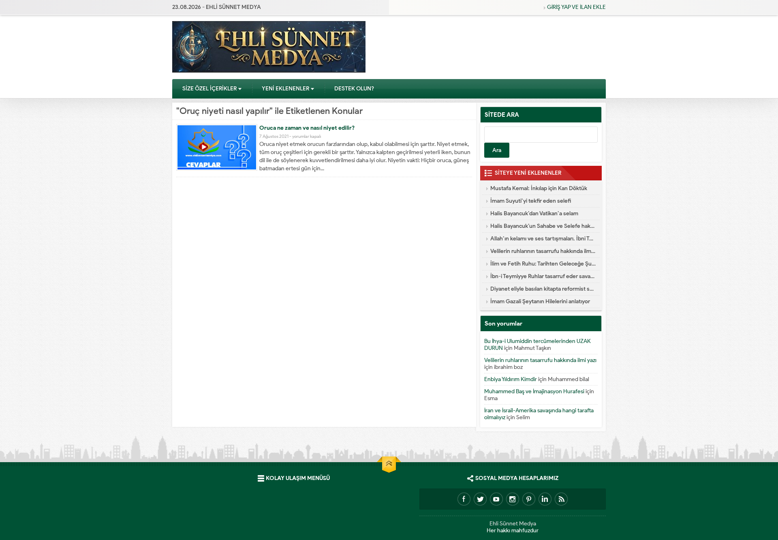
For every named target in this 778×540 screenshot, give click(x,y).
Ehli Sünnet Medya (512, 523)
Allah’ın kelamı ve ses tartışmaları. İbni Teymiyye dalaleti (543, 238)
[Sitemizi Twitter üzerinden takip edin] (480, 499)
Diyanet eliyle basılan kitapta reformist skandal (543, 288)
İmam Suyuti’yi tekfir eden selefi (530, 200)
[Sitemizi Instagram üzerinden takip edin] (513, 499)
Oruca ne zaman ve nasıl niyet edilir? (307, 127)
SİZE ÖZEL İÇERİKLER (209, 88)
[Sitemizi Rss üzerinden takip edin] (561, 499)
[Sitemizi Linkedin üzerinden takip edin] (545, 499)
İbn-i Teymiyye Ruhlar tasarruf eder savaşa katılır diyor (543, 276)
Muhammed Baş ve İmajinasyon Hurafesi (534, 391)
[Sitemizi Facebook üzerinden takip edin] (464, 499)
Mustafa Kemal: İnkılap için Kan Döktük (538, 188)
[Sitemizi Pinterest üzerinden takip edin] (529, 499)
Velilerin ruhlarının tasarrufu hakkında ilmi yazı (543, 251)
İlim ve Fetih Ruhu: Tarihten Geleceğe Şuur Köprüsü (543, 263)
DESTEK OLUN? (354, 88)
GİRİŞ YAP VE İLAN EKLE (576, 7)
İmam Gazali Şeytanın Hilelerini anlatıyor (540, 301)
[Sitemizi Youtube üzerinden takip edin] (496, 499)
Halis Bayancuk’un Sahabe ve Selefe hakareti (543, 226)
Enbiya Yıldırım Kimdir (510, 379)
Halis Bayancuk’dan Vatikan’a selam (534, 213)
